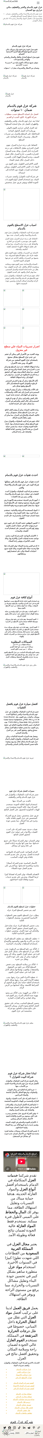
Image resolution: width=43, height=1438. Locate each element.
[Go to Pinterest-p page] (35, 1427)
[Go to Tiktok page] (20, 1427)
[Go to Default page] (38, 1427)
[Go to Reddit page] (30, 1427)
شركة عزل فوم (21, 1422)
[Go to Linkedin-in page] (25, 1427)
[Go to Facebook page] (10, 1427)
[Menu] (38, 3)
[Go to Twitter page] (5, 1427)
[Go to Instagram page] (15, 1427)
